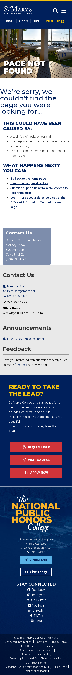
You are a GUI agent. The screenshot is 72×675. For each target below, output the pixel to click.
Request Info (38, 447)
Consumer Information (18, 641)
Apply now (39, 473)
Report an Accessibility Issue (36, 650)
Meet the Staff (16, 286)
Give (36, 21)
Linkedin (38, 610)
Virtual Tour (38, 560)
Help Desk (61, 666)
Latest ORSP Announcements (25, 339)
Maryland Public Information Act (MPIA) (28, 666)
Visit (10, 21)
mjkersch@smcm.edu (21, 291)
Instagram (38, 595)
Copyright (41, 641)
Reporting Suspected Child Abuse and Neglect (36, 658)
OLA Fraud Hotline (35, 662)
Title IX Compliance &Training (36, 646)
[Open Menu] (63, 11)
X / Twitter (38, 600)
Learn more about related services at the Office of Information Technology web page (37, 202)
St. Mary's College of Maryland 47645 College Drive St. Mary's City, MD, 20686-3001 (36, 543)
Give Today (38, 572)
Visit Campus (38, 460)
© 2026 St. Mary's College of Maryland (36, 637)
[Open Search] (54, 10)
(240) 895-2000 (37, 552)
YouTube (37, 605)
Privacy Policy (59, 641)
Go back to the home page (28, 178)
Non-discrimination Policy (36, 654)
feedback (21, 365)
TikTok (38, 616)
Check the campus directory (29, 183)
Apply (23, 21)
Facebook (38, 590)
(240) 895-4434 (16, 296)
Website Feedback (36, 671)
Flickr (38, 621)
